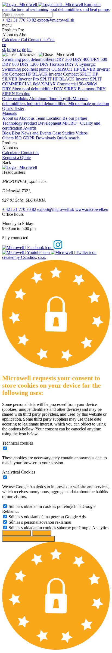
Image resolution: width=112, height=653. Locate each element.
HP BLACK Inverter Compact (53, 74)
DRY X (72, 64)
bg (14, 49)
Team (41, 118)
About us (10, 118)
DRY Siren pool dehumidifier (28, 88)
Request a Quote (16, 157)
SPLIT (86, 74)
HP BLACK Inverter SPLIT (77, 79)
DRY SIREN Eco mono (75, 88)
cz (19, 49)
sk (4, 49)
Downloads (46, 138)
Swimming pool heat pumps (26, 69)
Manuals (9, 113)
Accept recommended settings (28, 539)
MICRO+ (71, 123)
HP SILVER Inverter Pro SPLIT (50, 76)
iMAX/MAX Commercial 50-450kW (65, 84)
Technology (13, 123)
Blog (7, 133)
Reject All (41, 533)
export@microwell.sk (55, 209)
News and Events (36, 133)
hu (29, 49)
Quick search (68, 138)
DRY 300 (64, 59)
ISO (19, 138)
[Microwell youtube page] (26, 252)
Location (54, 118)
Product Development (43, 123)
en (4, 44)
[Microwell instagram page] (58, 247)
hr (9, 49)
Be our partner (75, 118)
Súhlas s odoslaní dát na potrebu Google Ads (47, 516)
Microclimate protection (88, 103)
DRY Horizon (52, 64)
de (24, 49)
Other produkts (15, 98)
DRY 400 (82, 59)
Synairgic (87, 64)
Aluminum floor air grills (51, 98)
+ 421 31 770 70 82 (19, 209)
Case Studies (64, 133)
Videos (82, 133)
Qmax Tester (13, 108)
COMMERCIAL (17, 84)
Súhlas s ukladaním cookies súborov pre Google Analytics (58, 527)
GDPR (29, 138)
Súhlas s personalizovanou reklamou (40, 522)
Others (8, 138)
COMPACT (62, 69)
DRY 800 (11, 64)
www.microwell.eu (91, 209)
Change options (16, 533)
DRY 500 (99, 59)
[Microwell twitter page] (74, 252)
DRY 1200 (30, 64)
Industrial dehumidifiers (47, 103)
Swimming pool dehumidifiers (28, 59)
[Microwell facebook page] (28, 247)
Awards (29, 128)
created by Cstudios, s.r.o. (24, 257)
